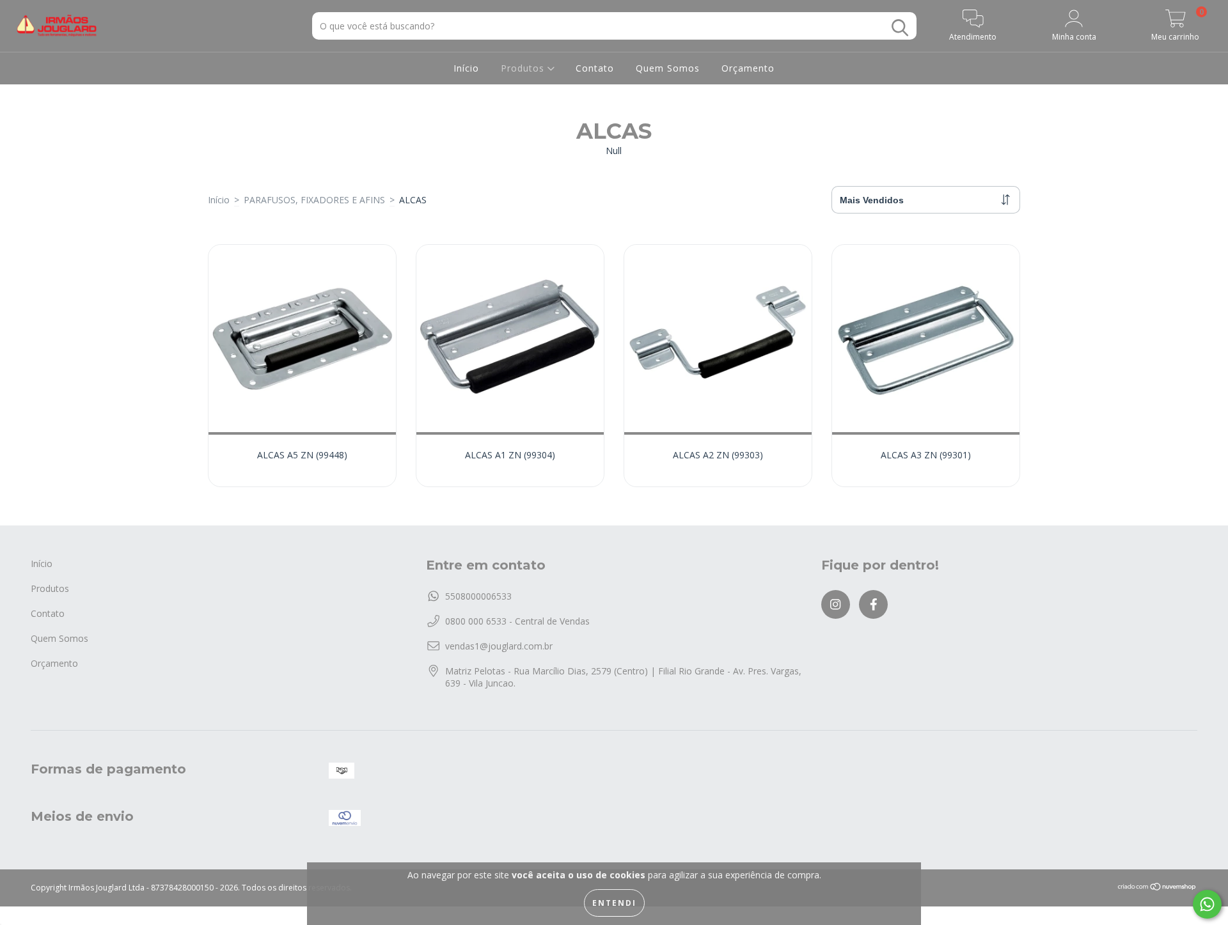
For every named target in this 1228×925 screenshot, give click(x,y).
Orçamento (748, 68)
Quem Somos (668, 68)
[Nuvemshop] (1157, 888)
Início (466, 68)
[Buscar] (900, 28)
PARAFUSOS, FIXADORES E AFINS (314, 200)
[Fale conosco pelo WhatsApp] (1207, 904)
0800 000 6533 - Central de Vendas (517, 621)
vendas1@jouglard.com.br (499, 646)
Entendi (614, 903)
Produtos (524, 68)
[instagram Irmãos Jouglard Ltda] (835, 604)
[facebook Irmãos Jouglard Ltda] (873, 604)
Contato (595, 68)
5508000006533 (478, 596)
